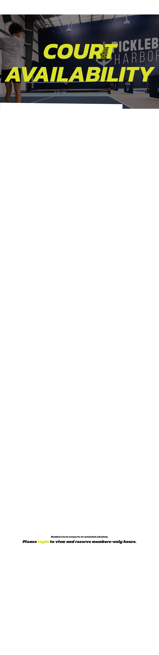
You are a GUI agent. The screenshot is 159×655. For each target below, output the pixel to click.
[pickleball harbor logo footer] (79, 588)
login (43, 541)
